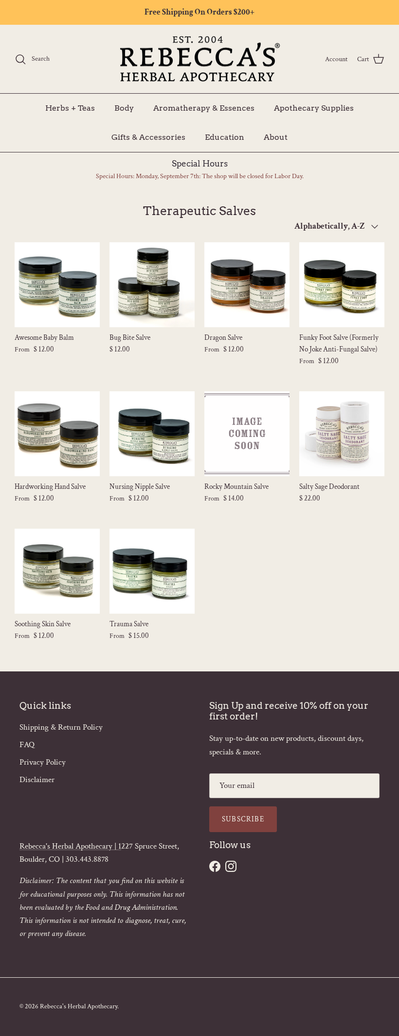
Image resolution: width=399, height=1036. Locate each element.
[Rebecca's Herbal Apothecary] (199, 59)
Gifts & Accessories (148, 137)
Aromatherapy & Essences (203, 108)
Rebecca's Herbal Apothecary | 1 (70, 846)
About (276, 137)
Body (124, 108)
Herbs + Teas (70, 108)
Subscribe (243, 819)
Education (224, 137)
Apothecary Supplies (314, 108)
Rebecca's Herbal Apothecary (78, 1006)
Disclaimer (36, 779)
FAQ (27, 744)
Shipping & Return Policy (61, 727)
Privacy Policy (42, 762)
